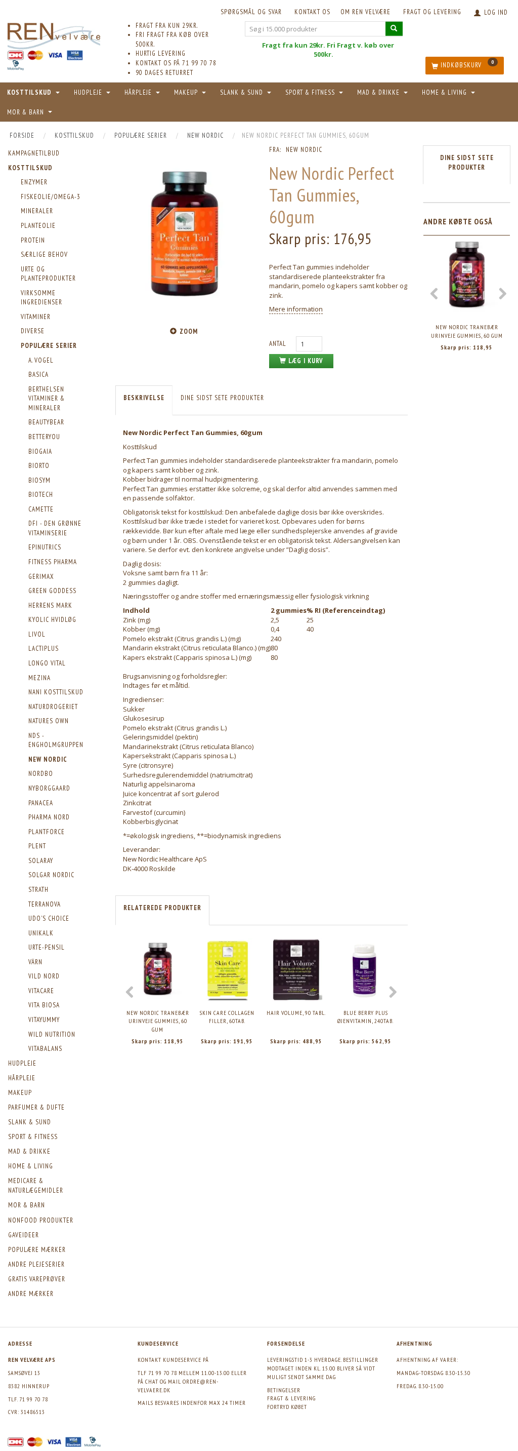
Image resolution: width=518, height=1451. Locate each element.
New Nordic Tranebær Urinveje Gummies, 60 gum (157, 1021)
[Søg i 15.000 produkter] (394, 28)
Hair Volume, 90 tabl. (296, 1012)
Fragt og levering (432, 12)
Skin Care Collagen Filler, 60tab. (227, 1017)
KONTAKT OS (312, 12)
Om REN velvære (365, 12)
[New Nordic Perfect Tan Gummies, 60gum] (184, 234)
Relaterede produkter (162, 908)
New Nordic (304, 149)
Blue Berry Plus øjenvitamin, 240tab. (365, 1017)
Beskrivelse (143, 398)
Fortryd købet (287, 1406)
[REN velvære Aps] (54, 34)
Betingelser (283, 1390)
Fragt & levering (291, 1398)
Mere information (296, 308)
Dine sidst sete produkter (222, 398)
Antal (278, 343)
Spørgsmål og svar (251, 12)
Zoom (189, 331)
